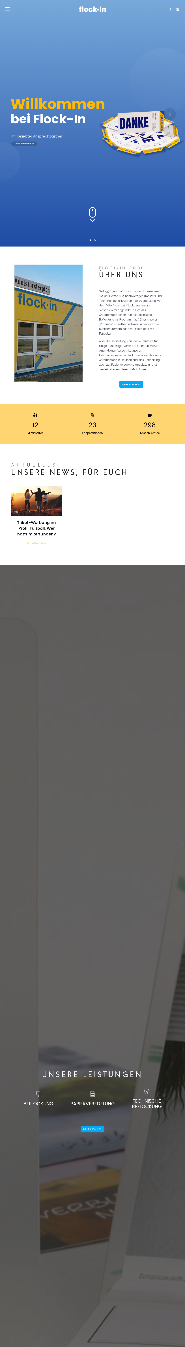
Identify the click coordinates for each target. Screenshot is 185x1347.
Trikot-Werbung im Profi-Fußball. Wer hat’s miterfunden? (36, 528)
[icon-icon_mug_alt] (150, 415)
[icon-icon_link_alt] (92, 415)
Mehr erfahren (115, 143)
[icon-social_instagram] (178, 9)
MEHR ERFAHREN (131, 384)
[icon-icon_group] (35, 415)
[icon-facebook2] (171, 9)
